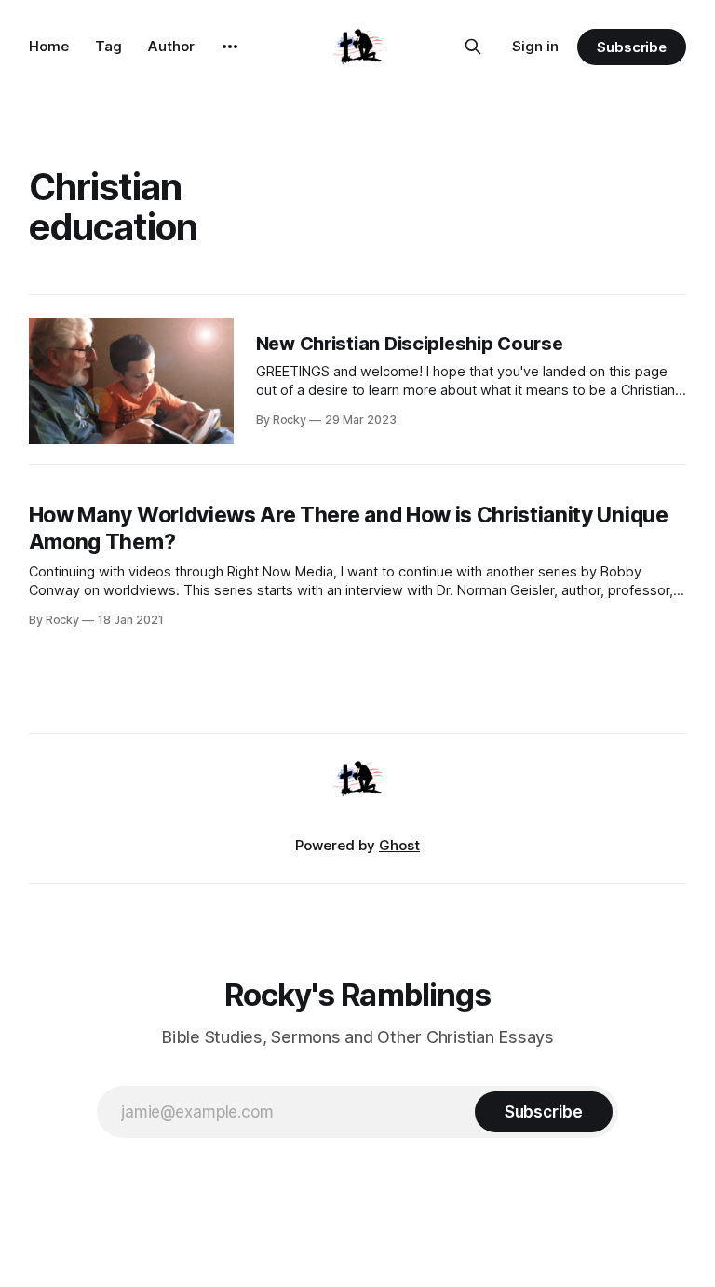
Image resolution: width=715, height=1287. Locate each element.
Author (171, 46)
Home (49, 46)
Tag (108, 46)
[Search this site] (473, 46)
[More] (230, 46)
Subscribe (632, 47)
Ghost (399, 845)
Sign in (535, 46)
